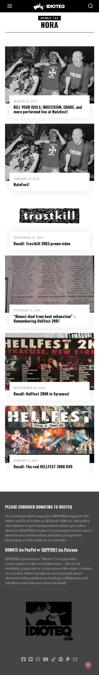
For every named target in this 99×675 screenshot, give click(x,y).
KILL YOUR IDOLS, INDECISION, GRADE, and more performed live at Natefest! (48, 109)
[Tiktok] (53, 659)
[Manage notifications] (88, 665)
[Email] (75, 659)
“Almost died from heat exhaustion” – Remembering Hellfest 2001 (45, 318)
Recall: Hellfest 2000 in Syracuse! (41, 394)
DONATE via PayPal (20, 550)
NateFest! (21, 184)
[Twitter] (30, 659)
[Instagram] (38, 659)
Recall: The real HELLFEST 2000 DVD (43, 466)
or (38, 550)
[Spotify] (60, 659)
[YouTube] (46, 659)
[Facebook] (23, 659)
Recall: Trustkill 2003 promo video (42, 243)
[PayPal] (68, 659)
